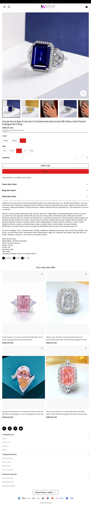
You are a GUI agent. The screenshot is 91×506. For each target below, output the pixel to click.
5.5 (5, 151)
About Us (5, 446)
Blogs (4, 450)
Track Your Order (7, 478)
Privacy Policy (6, 462)
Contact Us (6, 442)
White (6, 141)
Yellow (14, 141)
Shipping (5, 130)
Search (4, 438)
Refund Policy (6, 466)
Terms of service (7, 470)
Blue (23, 141)
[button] (4, 7)
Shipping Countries (8, 486)
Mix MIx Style (47, 503)
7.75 (19, 151)
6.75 (11, 151)
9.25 (31, 151)
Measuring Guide (7, 482)
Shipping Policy (7, 458)
